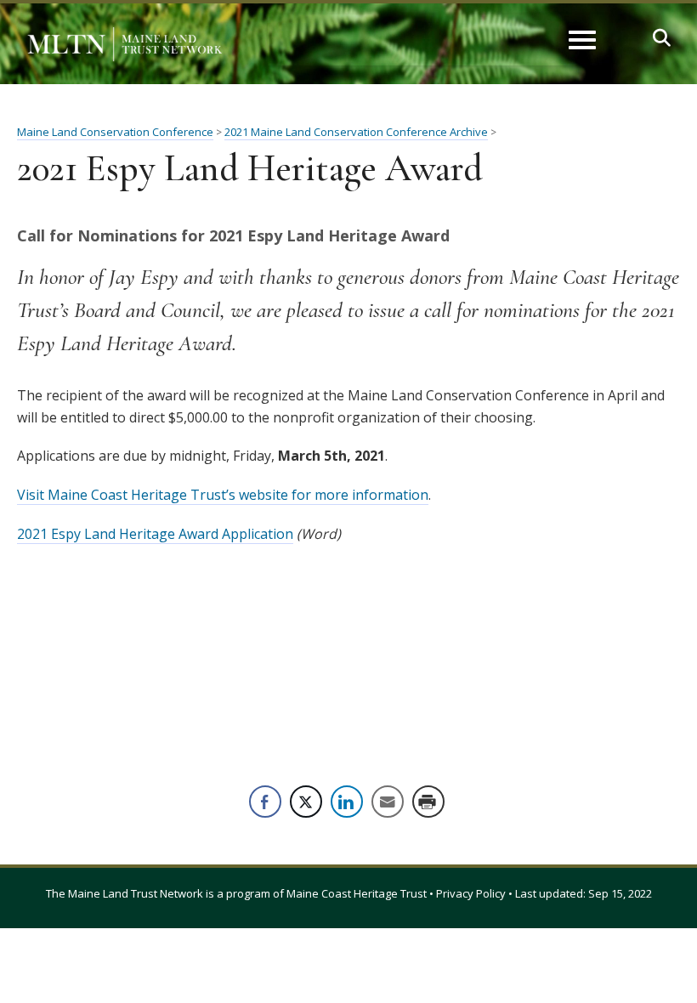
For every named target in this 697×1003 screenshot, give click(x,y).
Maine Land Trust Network (135, 893)
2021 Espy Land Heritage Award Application (155, 533)
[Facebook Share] (265, 801)
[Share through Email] (387, 801)
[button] (662, 38)
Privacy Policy (471, 893)
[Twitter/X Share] (306, 801)
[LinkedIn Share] (347, 801)
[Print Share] (428, 801)
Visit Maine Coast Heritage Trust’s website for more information (222, 494)
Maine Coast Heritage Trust (356, 893)
